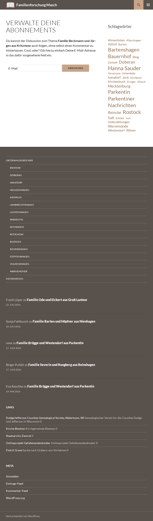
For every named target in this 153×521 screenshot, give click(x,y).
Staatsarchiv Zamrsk (18, 435)
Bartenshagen (123, 50)
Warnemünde (118, 126)
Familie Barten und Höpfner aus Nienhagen (64, 321)
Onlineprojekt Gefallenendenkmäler (28, 443)
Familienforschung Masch (36, 5)
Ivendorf (114, 77)
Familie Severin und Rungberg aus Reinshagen (61, 365)
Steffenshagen (19, 256)
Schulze (120, 118)
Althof (112, 44)
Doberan (127, 62)
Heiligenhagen (19, 189)
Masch (141, 81)
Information (14, 278)
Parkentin (119, 92)
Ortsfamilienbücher (19, 160)
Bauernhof (119, 56)
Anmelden (12, 476)
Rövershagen (19, 249)
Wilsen (131, 130)
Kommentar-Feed (17, 490)
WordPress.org (15, 498)
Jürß (125, 77)
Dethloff (112, 62)
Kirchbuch (136, 77)
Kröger (131, 81)
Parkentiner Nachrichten (122, 102)
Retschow (16, 234)
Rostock (132, 112)
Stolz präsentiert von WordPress (23, 516)
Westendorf (116, 130)
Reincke (114, 112)
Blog (136, 57)
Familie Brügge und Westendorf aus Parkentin (50, 343)
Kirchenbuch (117, 81)
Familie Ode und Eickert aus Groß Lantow (57, 300)
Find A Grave (14, 450)
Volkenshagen (19, 263)
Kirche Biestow (15, 428)
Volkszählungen (119, 122)
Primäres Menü (148, 5)
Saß (111, 118)
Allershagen (133, 40)
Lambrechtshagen (22, 204)
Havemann (114, 73)
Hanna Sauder (124, 68)
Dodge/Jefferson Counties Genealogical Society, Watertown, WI (45, 417)
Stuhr (128, 118)
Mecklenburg (119, 86)
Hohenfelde (128, 73)
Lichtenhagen (19, 212)
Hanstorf (16, 182)
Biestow (15, 167)
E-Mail (13, 68)
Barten (122, 44)
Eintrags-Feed (14, 483)
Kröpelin (16, 197)
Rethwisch (17, 226)
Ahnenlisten (116, 40)
